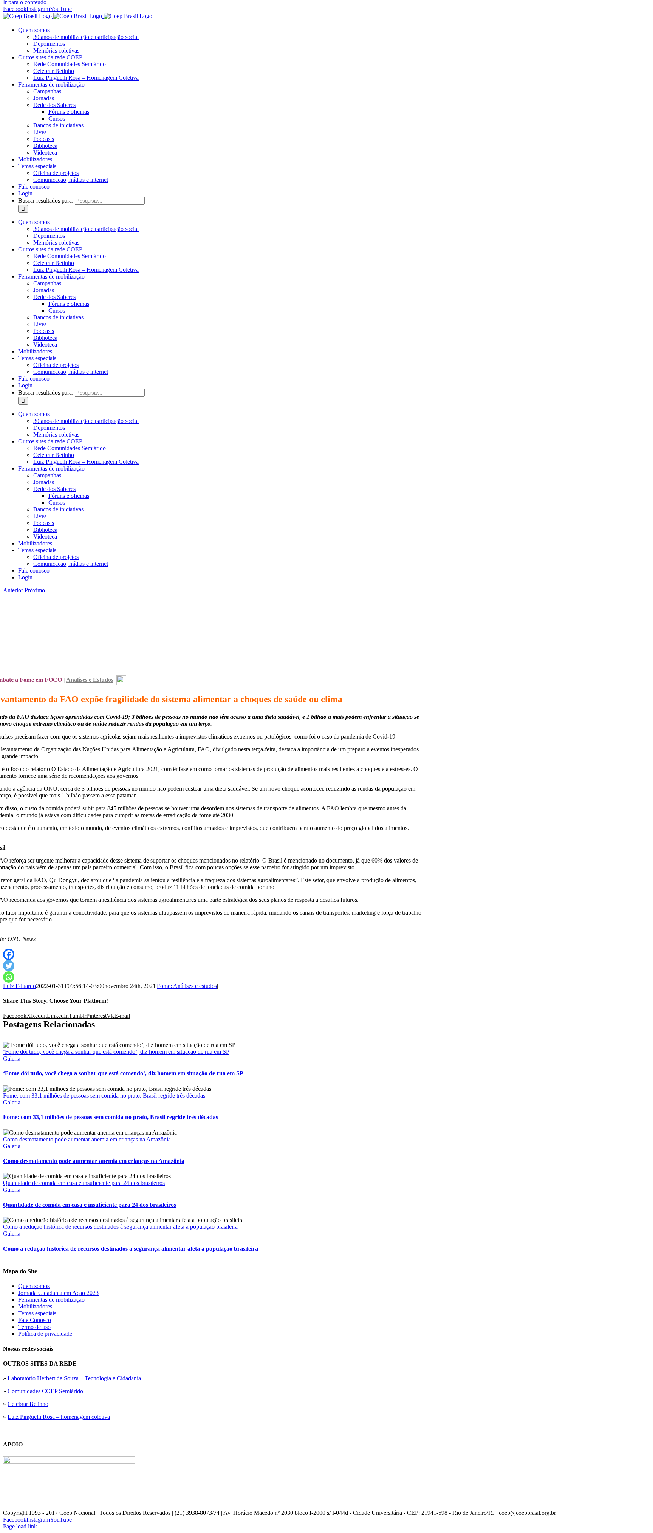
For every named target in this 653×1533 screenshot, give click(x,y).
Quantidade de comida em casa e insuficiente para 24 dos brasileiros (84, 1183)
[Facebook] (8, 954)
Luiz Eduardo (19, 986)
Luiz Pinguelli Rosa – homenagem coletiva (59, 1417)
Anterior (13, 590)
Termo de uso (34, 1327)
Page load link (20, 1526)
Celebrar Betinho (28, 1404)
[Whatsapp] (8, 977)
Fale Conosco (34, 1320)
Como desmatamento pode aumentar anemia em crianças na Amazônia (87, 1139)
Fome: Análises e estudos (187, 986)
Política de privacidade (45, 1333)
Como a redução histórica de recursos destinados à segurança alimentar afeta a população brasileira (120, 1226)
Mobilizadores (35, 1306)
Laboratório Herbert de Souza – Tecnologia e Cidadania (74, 1378)
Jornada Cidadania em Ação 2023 (58, 1293)
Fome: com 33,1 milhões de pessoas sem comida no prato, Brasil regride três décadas (104, 1095)
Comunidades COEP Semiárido (45, 1391)
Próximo (35, 590)
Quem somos (34, 1286)
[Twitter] (8, 965)
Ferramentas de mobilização (51, 1299)
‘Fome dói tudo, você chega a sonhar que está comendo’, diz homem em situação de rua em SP (116, 1051)
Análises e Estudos (89, 680)
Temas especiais (37, 1313)
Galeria (11, 1058)
